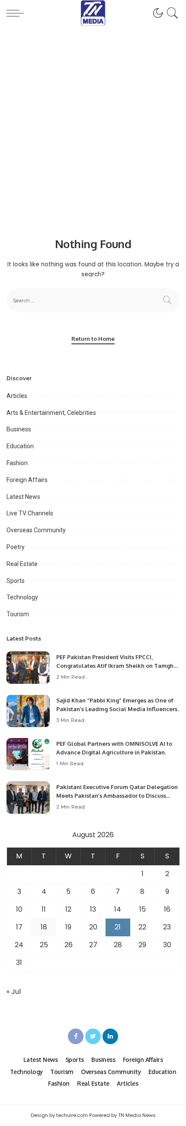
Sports (15, 580)
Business (18, 429)
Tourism (17, 614)
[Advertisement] (93, 123)
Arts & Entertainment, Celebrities (51, 412)
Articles (16, 395)
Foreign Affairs (27, 479)
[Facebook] (75, 1036)
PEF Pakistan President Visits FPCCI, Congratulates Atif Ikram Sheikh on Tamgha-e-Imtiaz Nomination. (117, 665)
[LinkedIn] (110, 1036)
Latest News (23, 496)
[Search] (171, 13)
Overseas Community (36, 530)
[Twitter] (93, 1036)
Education (20, 446)
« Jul (13, 992)
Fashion (17, 462)
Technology (22, 597)
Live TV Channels (29, 513)
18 (44, 927)
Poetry (15, 547)
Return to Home (93, 338)
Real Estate (22, 563)
